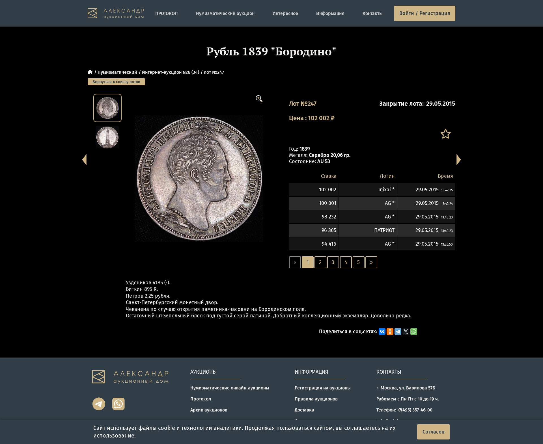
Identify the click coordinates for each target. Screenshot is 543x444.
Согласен (434, 432)
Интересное (285, 13)
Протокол (200, 399)
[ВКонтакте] (382, 331)
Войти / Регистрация (424, 13)
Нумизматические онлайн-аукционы (229, 388)
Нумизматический (117, 72)
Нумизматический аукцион (225, 13)
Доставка (304, 410)
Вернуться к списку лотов (116, 81)
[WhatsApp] (413, 331)
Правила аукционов (316, 399)
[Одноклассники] (390, 331)
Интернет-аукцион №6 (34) (170, 72)
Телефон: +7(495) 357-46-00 (404, 410)
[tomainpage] (116, 13)
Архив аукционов (208, 410)
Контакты (373, 13)
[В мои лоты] (445, 134)
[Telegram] (398, 331)
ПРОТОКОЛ (166, 13)
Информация (330, 13)
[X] (405, 331)
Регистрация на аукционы (323, 388)
